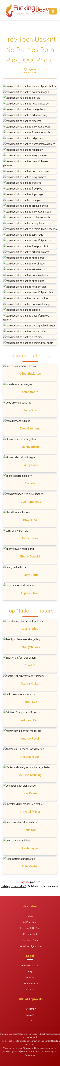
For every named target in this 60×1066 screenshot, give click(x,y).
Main (30, 916)
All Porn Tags (30, 922)
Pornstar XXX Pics (30, 928)
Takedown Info (30, 983)
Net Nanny (30, 1008)
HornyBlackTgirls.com (30, 946)
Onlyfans (25, 882)
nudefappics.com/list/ (13, 886)
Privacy (30, 977)
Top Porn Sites (30, 940)
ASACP (30, 1014)
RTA (30, 1020)
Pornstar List (30, 934)
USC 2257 (30, 989)
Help (30, 971)
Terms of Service (30, 965)
